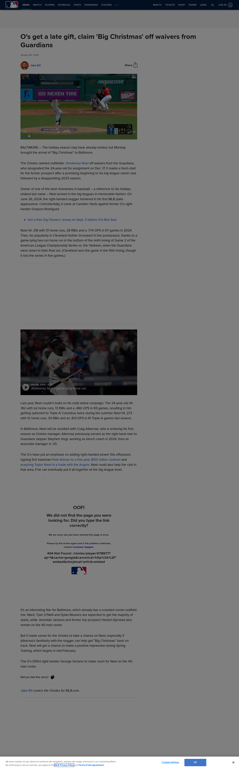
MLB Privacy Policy (64, 765)
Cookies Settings (170, 762)
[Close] (233, 762)
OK (195, 762)
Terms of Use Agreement (91, 765)
